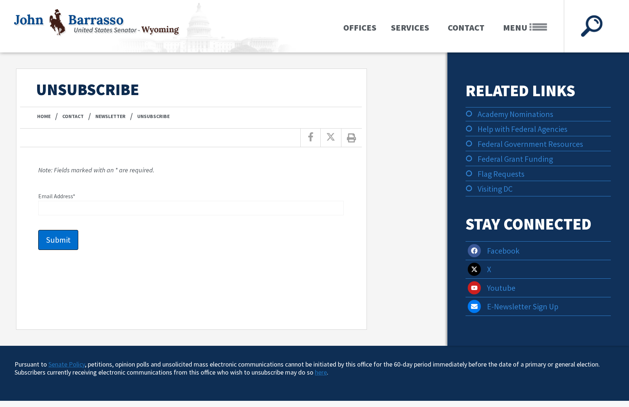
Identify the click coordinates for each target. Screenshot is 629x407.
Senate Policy (66, 364)
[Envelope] (474, 306)
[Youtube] (474, 287)
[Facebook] (474, 250)
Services (410, 27)
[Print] (352, 138)
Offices (359, 27)
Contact (466, 27)
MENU (516, 27)
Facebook (503, 251)
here (321, 372)
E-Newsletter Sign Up (522, 306)
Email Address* (56, 196)
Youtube (501, 288)
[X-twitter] (474, 269)
